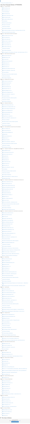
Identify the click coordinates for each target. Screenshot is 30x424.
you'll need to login (18, 420)
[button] (0, 0)
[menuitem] (0, 1)
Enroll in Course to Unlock (15, 421)
